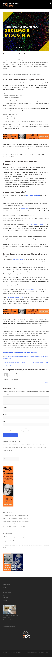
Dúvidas (5, 587)
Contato (5, 600)
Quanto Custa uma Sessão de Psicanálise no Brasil (16, 521)
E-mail (5, 414)
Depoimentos (6, 590)
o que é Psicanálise (29, 289)
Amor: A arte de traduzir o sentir (11, 524)
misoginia (26, 356)
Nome (5, 407)
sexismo (47, 356)
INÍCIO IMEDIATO (7, 450)
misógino (32, 356)
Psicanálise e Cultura (31, 56)
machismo (16, 356)
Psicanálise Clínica (15, 56)
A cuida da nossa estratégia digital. (13, 652)
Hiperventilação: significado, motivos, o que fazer (15, 515)
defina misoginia (8, 356)
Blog (4, 595)
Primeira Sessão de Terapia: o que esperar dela (15, 526)
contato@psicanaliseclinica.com (9, 626)
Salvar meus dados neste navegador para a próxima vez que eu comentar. (23, 430)
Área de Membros (7, 592)
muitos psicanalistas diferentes (15, 297)
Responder (46, 382)
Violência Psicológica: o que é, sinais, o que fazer (15, 518)
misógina (21, 356)
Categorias (5, 597)
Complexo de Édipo (8, 271)
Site (4, 421)
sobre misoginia (7, 358)
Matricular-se (6, 584)
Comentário (6, 395)
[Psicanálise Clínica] (13, 4)
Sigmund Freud (24, 208)
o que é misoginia (39, 356)
